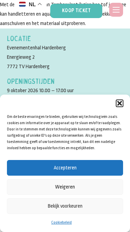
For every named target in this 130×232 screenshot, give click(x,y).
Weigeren (65, 187)
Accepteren (65, 167)
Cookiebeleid (61, 222)
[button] (119, 103)
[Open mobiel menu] (116, 10)
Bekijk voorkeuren (65, 206)
